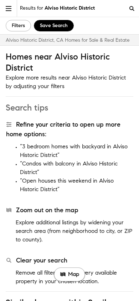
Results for (57, 8)
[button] (8, 8)
